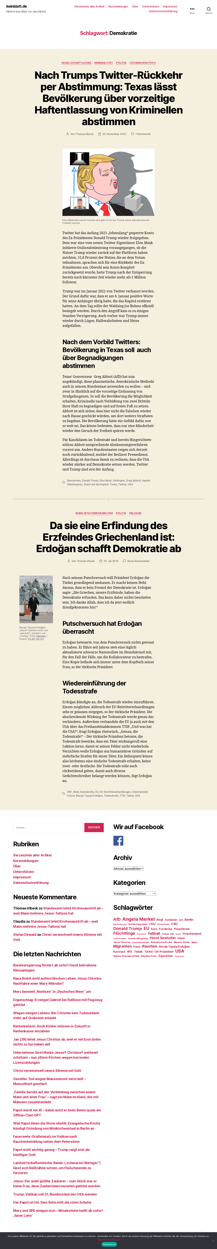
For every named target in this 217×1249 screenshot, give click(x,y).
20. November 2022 (114, 134)
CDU (152, 924)
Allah (76, 791)
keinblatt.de (16, 6)
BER (181, 920)
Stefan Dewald (25, 935)
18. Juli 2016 (111, 561)
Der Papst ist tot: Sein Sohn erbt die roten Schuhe (52, 1202)
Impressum (170, 6)
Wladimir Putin (148, 956)
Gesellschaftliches (76, 62)
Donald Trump (90, 480)
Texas (113, 484)
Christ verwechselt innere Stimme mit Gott (47, 1071)
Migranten (122, 946)
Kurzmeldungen (118, 6)
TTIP (122, 795)
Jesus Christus (122, 942)
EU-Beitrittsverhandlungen (115, 791)
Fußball (154, 933)
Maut (194, 942)
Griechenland (140, 791)
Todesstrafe (111, 795)
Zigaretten (165, 956)
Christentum (163, 924)
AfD (117, 919)
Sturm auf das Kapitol (96, 484)
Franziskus (141, 934)
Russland (119, 951)
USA (130, 484)
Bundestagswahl (138, 924)
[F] (158, 841)
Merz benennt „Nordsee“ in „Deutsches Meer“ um (52, 992)
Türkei (130, 795)
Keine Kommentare (138, 561)
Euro (154, 929)
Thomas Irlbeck (84, 134)
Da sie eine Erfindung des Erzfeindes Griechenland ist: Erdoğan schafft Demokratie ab (108, 537)
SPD (129, 951)
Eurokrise (165, 929)
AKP (69, 791)
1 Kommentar (143, 134)
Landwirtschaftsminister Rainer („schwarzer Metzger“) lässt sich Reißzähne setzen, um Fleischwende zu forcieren (57, 1168)
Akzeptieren (109, 1244)
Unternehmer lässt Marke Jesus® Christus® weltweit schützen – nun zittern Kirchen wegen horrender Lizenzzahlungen (55, 1058)
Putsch (71, 795)
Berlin (189, 920)
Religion (135, 513)
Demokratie (74, 480)
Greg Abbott (133, 480)
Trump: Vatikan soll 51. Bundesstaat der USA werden (55, 1194)
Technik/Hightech (142, 62)
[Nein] (213, 1240)
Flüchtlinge (124, 933)
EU (96, 791)
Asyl (159, 920)
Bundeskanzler (120, 924)
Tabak (138, 951)
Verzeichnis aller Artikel (89, 6)
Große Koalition (119, 939)
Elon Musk (106, 480)
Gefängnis (119, 480)
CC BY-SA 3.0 (36, 638)
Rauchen (149, 946)
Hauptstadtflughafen (138, 938)
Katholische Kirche (161, 942)
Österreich (179, 956)
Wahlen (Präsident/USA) (126, 956)
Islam (181, 938)
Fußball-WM (168, 934)
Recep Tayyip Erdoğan (89, 795)
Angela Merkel (138, 919)
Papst (136, 946)
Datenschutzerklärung (163, 11)
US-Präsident (164, 951)
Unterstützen (150, 6)
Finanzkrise (182, 929)
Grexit (178, 934)
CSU (174, 924)
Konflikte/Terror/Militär (94, 513)
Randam (41, 636)
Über (135, 6)
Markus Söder (182, 942)
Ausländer (171, 919)
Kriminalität (104, 62)
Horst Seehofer (163, 938)
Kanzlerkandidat (140, 942)
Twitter (122, 484)
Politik (121, 62)
